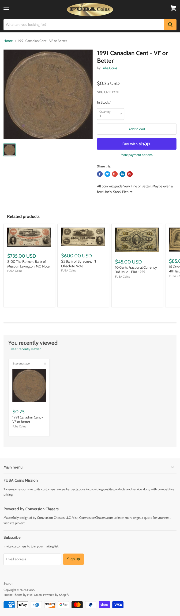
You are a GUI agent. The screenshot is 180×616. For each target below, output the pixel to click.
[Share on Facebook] (100, 174)
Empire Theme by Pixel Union (23, 595)
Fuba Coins (109, 68)
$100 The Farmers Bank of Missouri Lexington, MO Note (28, 264)
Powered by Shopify (56, 595)
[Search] (170, 24)
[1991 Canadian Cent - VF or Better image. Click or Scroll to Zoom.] (48, 94)
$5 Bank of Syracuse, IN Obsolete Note (78, 263)
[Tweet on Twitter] (107, 174)
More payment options (137, 155)
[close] (45, 363)
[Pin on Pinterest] (130, 174)
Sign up (73, 559)
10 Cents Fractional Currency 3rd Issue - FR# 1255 (136, 269)
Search (8, 583)
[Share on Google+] (115, 174)
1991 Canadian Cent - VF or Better (27, 419)
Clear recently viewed (25, 349)
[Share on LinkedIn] (122, 174)
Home (8, 41)
